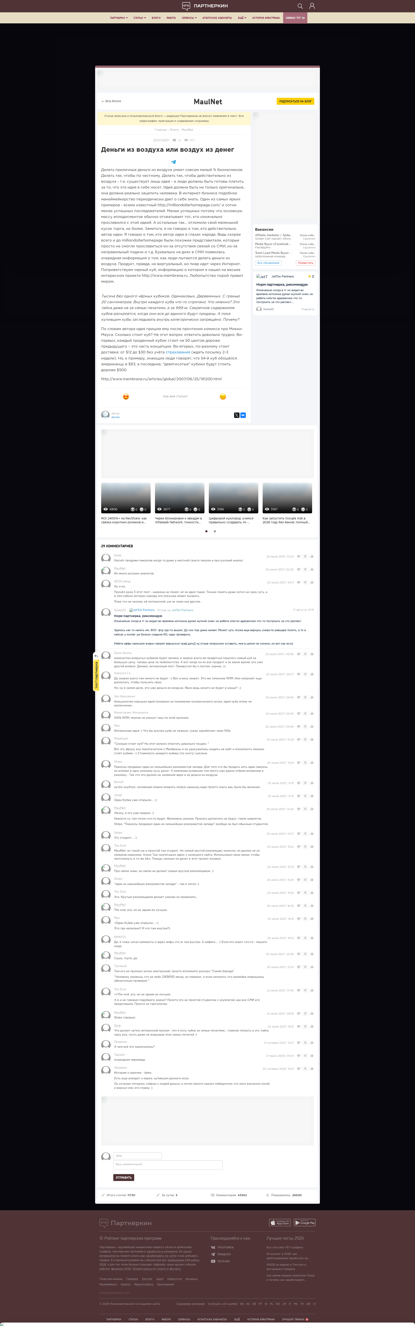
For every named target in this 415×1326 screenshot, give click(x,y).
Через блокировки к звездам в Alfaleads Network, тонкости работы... (178, 521)
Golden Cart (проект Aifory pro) (276, 239)
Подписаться (295, 101)
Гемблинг (132, 1279)
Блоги (156, 17)
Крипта (126, 1284)
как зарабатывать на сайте (158, 1256)
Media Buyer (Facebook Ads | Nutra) (280, 244)
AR (308, 1304)
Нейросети (174, 1279)
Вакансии (264, 229)
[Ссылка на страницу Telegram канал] (214, 1254)
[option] (125, 506)
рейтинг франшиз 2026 (115, 1269)
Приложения (165, 1284)
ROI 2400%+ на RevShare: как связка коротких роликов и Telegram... (124, 521)
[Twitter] (236, 415)
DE (254, 1304)
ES (248, 1304)
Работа (171, 17)
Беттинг (147, 1279)
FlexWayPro (263, 248)
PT (260, 1304)
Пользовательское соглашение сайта (135, 1304)
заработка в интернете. (162, 1251)
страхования (178, 352)
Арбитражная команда (270, 256)
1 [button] (206, 531)
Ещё (241, 17)
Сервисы (188, 17)
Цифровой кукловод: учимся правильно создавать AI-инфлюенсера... (231, 521)
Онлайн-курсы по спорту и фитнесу (156, 1269)
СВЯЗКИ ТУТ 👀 (295, 17)
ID (266, 1304)
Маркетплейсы (143, 1284)
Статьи (138, 17)
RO (278, 1304)
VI (314, 1304)
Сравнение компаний (190, 1304)
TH (302, 1304)
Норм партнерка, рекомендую (282, 284)
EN (242, 1304)
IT (290, 1304)
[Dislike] (223, 396)
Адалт (160, 1279)
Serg (117, 1026)
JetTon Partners (182, 610)
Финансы (191, 1279)
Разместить (305, 263)
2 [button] (215, 531)
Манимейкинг (108, 1284)
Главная (161, 130)
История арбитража (266, 17)
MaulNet (187, 130)
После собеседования (313, 235)
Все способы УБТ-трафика (285, 1247)
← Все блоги (111, 101)
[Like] (126, 396)
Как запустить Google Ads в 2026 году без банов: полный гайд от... (285, 521)
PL (271, 1304)
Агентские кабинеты (217, 17)
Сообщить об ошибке (223, 1304)
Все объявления (268, 263)
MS (296, 1304)
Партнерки (117, 17)
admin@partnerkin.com (114, 1293)
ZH (284, 1304)
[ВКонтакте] (243, 415)
